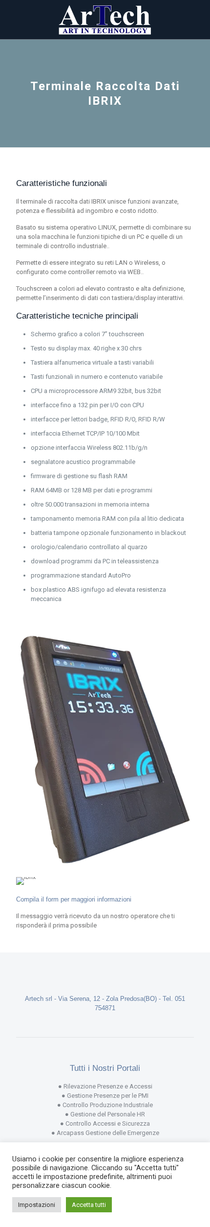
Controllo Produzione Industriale (108, 1105)
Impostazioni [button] (36, 1204)
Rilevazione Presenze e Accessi (107, 1086)
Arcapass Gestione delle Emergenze (108, 1132)
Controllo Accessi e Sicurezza (107, 1123)
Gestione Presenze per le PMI (107, 1095)
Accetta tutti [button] (89, 1204)
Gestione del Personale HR (107, 1114)
